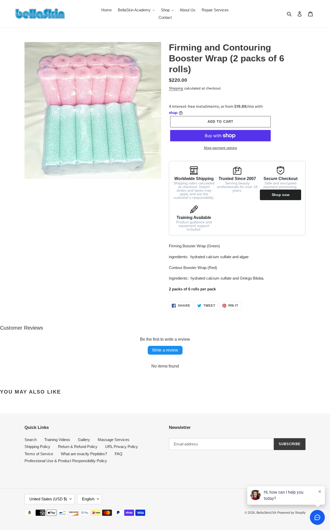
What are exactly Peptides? (84, 454)
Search (30, 439)
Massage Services (113, 439)
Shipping (176, 88)
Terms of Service (38, 454)
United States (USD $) (48, 499)
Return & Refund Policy (77, 446)
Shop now (281, 195)
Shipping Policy (37, 446)
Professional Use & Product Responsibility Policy (65, 461)
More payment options (220, 148)
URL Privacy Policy (121, 446)
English (88, 499)
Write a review (165, 350)
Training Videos (57, 439)
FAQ (118, 454)
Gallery (84, 439)
